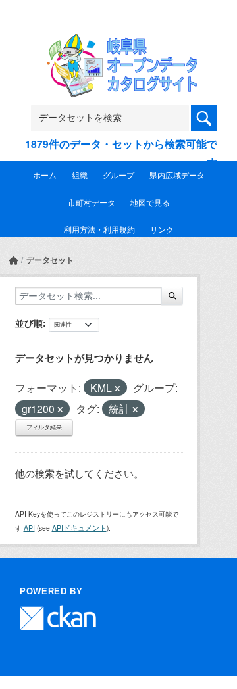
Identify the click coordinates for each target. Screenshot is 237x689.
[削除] (117, 388)
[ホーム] (13, 260)
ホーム (45, 174)
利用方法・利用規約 (99, 229)
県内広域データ (177, 174)
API (29, 528)
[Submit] (172, 296)
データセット (50, 260)
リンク (162, 229)
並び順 (29, 322)
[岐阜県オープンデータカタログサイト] (119, 41)
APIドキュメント (79, 528)
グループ (118, 174)
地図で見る (150, 202)
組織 (80, 174)
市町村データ (91, 202)
